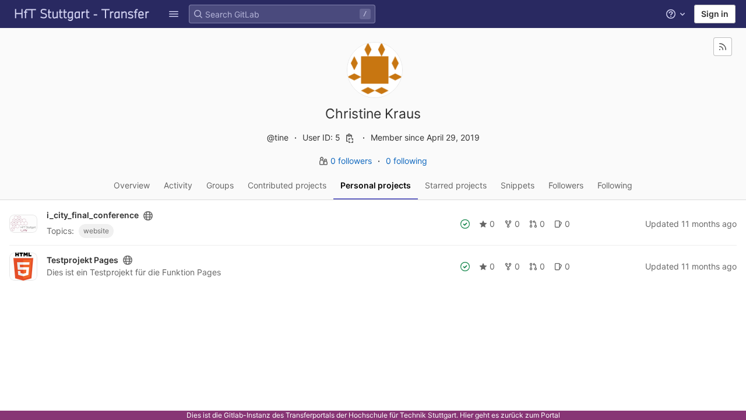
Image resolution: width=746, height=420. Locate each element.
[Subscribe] (722, 46)
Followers (565, 185)
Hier (466, 415)
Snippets (517, 185)
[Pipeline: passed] (465, 224)
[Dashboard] (82, 14)
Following (614, 185)
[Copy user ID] (350, 138)
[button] (173, 14)
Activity (178, 185)
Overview (132, 185)
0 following (406, 161)
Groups (220, 185)
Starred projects (456, 185)
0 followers (352, 161)
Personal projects (375, 185)
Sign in (715, 14)
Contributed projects (287, 185)
